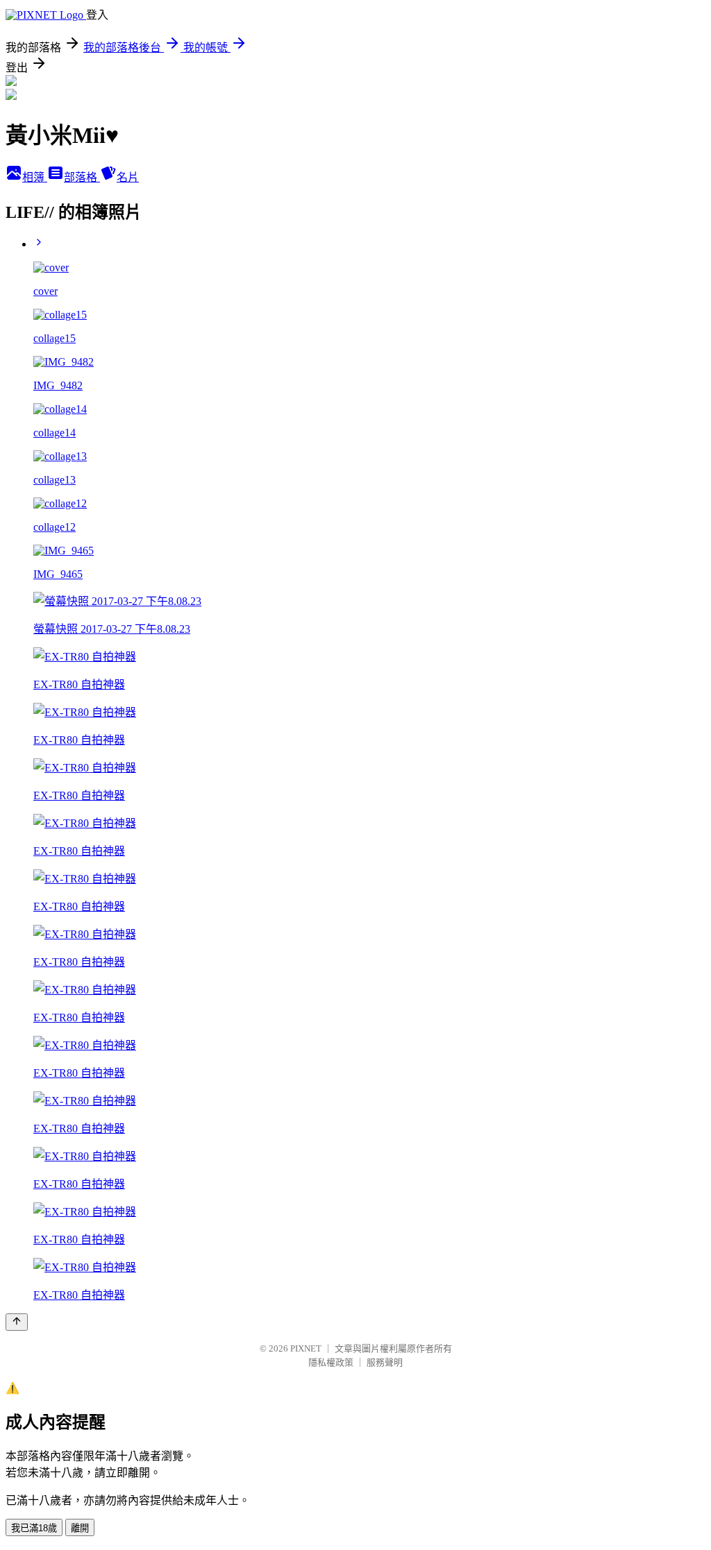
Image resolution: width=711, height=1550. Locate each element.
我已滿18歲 (34, 1528)
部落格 (82, 177)
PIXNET (305, 1348)
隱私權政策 (330, 1362)
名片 (128, 177)
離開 (80, 1528)
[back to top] (17, 1322)
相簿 (34, 177)
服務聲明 (385, 1362)
